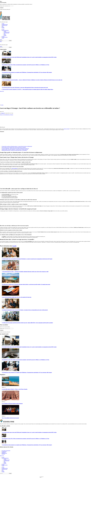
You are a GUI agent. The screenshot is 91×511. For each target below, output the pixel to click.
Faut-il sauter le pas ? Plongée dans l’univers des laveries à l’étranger (14, 147)
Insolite (3, 465)
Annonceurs (4, 452)
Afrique (3, 23)
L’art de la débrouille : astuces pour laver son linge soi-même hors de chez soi (15, 148)
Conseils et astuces (4, 37)
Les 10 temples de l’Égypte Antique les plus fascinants (12, 403)
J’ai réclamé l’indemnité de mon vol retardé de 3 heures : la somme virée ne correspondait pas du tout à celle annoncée (25, 309)
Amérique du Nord (5, 24)
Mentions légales (4, 453)
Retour (1, 91)
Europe (5, 34)
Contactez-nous (4, 451)
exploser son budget (66, 128)
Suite (3, 91)
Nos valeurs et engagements (6, 450)
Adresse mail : (2, 328)
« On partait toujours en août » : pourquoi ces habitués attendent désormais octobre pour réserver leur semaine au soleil (25, 271)
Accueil (3, 29)
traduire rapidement (14, 168)
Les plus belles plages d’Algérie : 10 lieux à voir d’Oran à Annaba (14, 389)
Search (10, 40)
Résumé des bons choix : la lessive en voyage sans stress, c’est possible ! (14, 150)
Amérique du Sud (4, 25)
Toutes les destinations (5, 30)
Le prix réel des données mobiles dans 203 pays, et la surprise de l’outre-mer (16, 297)
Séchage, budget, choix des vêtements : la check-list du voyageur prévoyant (15, 149)
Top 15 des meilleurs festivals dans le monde (10, 417)
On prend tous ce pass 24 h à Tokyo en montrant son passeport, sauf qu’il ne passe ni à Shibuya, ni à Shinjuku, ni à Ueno (25, 64)
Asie (2, 26)
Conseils (14, 246)
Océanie (3, 27)
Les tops (3, 36)
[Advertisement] (45, 98)
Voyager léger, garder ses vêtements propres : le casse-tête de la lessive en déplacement (17, 146)
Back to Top (2, 455)
